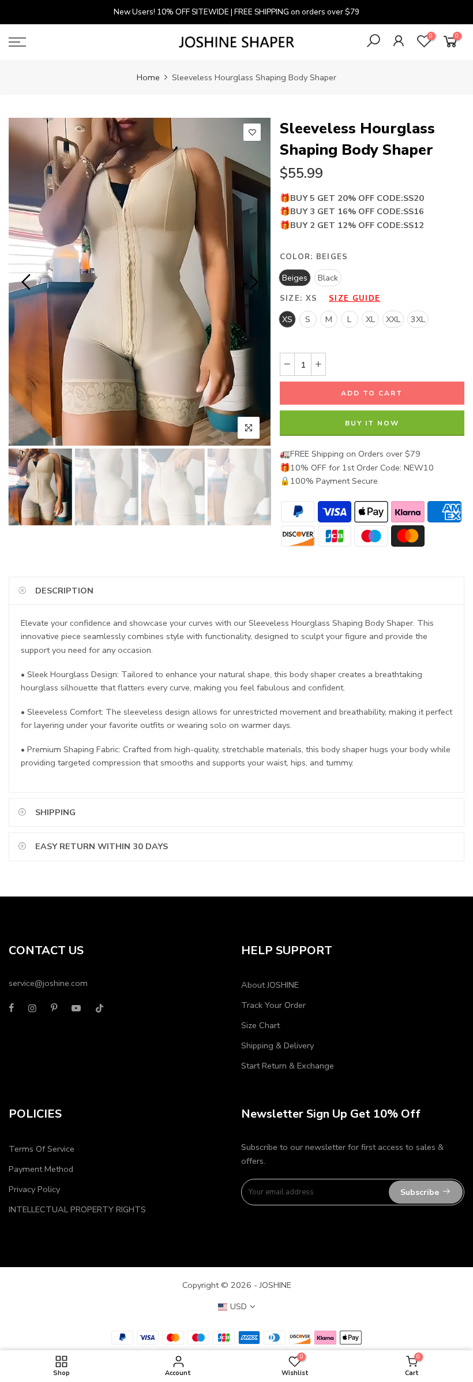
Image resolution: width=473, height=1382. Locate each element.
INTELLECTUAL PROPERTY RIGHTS (77, 1209)
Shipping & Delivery (277, 1045)
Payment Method (41, 1169)
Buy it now (372, 423)
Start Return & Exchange (287, 1065)
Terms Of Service (41, 1149)
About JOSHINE (270, 985)
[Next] (252, 281)
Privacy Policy (34, 1189)
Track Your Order (273, 1005)
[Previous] (27, 281)
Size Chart (260, 1025)
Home (148, 77)
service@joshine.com (48, 983)
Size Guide (354, 298)
